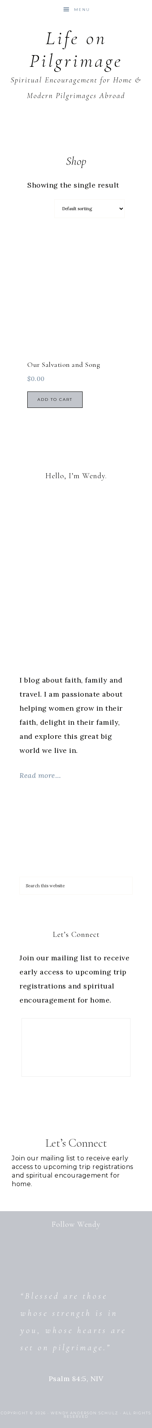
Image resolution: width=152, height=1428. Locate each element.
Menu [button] (82, 9)
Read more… (40, 775)
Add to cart (54, 399)
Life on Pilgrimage (76, 49)
